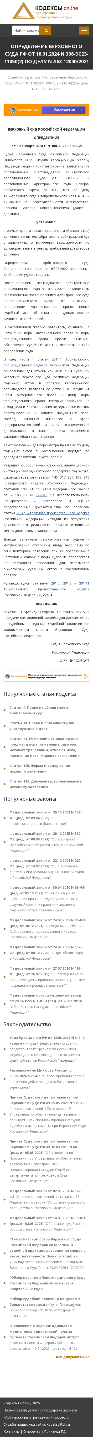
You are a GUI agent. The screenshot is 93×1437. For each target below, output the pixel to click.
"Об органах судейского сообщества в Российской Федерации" (47, 1223)
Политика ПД (55, 1431)
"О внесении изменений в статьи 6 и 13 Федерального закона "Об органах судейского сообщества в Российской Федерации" (47, 1199)
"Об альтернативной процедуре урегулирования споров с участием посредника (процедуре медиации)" (47, 977)
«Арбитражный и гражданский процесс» (36, 1417)
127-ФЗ (41, 495)
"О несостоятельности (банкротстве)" (46, 818)
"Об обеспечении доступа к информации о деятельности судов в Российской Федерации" (47, 869)
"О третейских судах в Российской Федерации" (46, 953)
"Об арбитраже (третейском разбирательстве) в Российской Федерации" (46, 842)
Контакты (12, 1431)
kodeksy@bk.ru (58, 1424)
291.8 (67, 583)
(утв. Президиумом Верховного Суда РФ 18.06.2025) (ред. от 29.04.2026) (46, 1307)
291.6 (55, 583)
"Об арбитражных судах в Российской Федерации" (46, 1004)
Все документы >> (72, 1356)
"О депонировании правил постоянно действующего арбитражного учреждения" (47, 1079)
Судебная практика (24, 77)
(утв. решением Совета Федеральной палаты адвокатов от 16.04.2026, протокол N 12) (45, 1337)
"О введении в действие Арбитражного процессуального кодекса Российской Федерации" (47, 928)
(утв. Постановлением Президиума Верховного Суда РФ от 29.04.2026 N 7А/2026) (48, 1253)
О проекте (31, 1431)
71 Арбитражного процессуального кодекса (52, 513)
